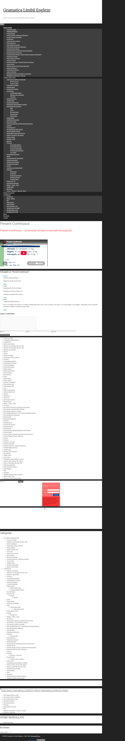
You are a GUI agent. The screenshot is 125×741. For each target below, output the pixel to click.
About (5, 214)
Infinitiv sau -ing (11, 181)
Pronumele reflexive (15, 145)
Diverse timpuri (7, 372)
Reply (5, 284)
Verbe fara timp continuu (13, 41)
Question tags (10, 100)
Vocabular (6, 472)
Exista (5, 376)
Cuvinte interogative (12, 160)
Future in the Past (11, 72)
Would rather (13, 116)
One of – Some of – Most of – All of (16, 191)
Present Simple (11, 33)
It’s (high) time (14, 114)
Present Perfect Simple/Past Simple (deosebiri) (19, 50)
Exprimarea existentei (13, 183)
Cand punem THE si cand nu (11, 357)
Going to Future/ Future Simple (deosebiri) (18, 66)
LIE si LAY (6, 397)
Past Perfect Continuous (13, 58)
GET (4, 708)
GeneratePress (35, 736)
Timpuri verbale (7, 28)
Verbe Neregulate (11, 29)
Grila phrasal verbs (8, 384)
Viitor (4, 470)
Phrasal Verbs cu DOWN (13, 208)
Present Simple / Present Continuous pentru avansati (18, 434)
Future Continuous (12, 68)
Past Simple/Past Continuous (11, 415)
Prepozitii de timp (15, 177)
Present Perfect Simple (13, 49)
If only (11, 110)
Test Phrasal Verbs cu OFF (10, 695)
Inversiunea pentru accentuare (15, 158)
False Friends (10, 202)
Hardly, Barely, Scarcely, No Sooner (16, 133)
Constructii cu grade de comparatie (16, 79)
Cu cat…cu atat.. (14, 83)
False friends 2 (11, 204)
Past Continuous (11, 43)
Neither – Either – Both (13, 185)
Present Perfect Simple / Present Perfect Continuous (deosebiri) (24, 54)
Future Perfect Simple (13, 70)
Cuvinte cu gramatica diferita (14, 168)
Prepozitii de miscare (16, 175)
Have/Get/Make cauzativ (13, 131)
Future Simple (10, 64)
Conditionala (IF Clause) (10, 363)
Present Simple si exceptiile (14, 37)
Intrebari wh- (6, 395)
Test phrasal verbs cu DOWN (11, 697)
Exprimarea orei (11, 127)
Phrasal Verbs (7, 417)
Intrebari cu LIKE (11, 139)
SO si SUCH (7, 453)
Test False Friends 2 (9, 701)
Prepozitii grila (7, 428)
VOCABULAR (7, 195)
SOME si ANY (10, 187)
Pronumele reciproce (15, 146)
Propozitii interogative (13, 164)
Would (8, 156)
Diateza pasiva (11, 87)
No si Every (10, 189)
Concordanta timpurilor (13, 154)
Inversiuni (12, 97)
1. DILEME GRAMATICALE (11, 340)
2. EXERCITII (7, 342)
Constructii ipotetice (8, 365)
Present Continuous (12, 31)
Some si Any (6, 457)
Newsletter (6, 216)
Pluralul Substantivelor (9, 419)
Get (8, 200)
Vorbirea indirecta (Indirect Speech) (13, 474)
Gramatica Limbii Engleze (26, 10)
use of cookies (32, 740)
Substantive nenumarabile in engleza (17, 104)
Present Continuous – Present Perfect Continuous (20, 62)
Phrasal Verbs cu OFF (12, 212)
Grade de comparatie (9, 382)
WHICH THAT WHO (9, 476)
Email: (45, 492)
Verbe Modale (10, 118)
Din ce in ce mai (14, 81)
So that (9, 166)
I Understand (40, 740)
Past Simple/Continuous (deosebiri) (16, 47)
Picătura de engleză (8, 193)
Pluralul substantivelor (13, 102)
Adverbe (9, 141)
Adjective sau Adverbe (9, 349)
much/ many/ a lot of (9, 399)
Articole (5, 351)
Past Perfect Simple (12, 56)
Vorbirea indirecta (11, 99)
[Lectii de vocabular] (51, 509)
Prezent (5, 438)
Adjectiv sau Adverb (8, 344)
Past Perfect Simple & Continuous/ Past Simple (16, 407)
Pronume (9, 143)
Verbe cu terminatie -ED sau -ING (12, 463)
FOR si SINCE (7, 380)
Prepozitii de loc (14, 179)
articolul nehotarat (8, 355)
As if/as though (14, 112)
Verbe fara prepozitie (9, 465)
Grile (4, 388)
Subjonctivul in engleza (13, 162)
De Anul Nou (13, 171)
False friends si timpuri (9, 706)
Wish (11, 108)
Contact (5, 218)
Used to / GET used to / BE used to (13, 461)
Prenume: (45, 489)
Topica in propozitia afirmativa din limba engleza (20, 123)
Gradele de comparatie (13, 120)
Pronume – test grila (9, 442)
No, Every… (6, 405)
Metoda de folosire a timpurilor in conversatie (19, 74)
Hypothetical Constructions (14, 106)
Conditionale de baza (16, 93)
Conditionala (10, 91)
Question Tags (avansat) (10, 451)
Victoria (5, 275)
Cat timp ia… (10, 196)
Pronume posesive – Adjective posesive (14, 445)
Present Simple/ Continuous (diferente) (17, 35)
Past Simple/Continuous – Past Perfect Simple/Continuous (19, 413)
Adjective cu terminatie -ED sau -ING (13, 346)
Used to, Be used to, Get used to (15, 135)
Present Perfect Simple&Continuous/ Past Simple (17, 430)
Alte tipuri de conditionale (17, 95)
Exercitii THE (7, 374)
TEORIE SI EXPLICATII (9, 77)
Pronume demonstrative (16, 150)
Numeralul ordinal (11, 122)
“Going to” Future (11, 60)
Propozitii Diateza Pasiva (10, 447)
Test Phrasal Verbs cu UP (10, 699)
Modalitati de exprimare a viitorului (16, 75)
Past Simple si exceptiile (13, 45)
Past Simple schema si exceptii (12, 411)
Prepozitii (9, 170)
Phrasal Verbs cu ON (12, 210)
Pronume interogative (16, 148)
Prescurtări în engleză (13, 85)
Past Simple (10, 39)
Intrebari (5, 394)
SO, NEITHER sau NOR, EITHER (15, 129)
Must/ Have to (7, 401)
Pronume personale (8, 443)
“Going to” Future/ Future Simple (12, 478)
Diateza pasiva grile (8, 370)
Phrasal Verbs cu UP (12, 206)
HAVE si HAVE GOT (9, 392)
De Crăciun (13, 173)
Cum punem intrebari (12, 89)
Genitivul (9, 125)
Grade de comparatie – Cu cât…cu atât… (14, 710)
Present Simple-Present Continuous (13, 436)
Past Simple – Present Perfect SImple (13, 409)
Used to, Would (11, 137)
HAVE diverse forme (9, 390)
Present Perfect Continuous (14, 52)
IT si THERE (13, 152)
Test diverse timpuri (8, 703)
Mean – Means (11, 198)
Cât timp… (6, 359)
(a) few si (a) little (8, 338)
